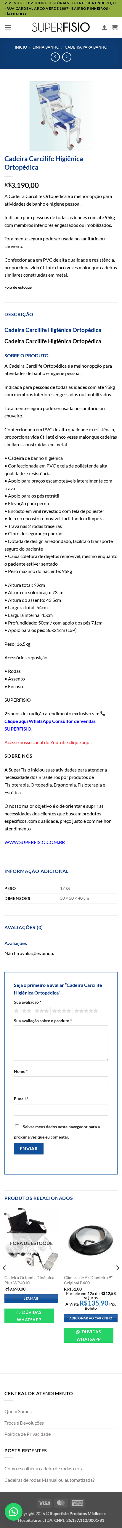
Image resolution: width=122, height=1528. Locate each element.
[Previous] (4, 1279)
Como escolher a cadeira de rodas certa (44, 1468)
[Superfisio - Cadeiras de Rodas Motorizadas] (61, 27)
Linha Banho (46, 47)
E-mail (21, 1098)
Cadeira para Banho (86, 47)
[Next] (117, 1279)
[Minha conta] (104, 27)
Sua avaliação (27, 1002)
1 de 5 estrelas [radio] (15, 1011)
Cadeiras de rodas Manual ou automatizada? (49, 1480)
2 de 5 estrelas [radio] (25, 1011)
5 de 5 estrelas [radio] (85, 1011)
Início (21, 47)
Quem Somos (18, 1411)
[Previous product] (66, 57)
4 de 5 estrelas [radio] (60, 1011)
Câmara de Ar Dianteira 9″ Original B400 (88, 1280)
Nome (21, 1071)
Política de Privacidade (27, 1434)
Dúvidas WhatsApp (29, 1316)
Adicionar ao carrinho (91, 1318)
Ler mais (31, 1298)
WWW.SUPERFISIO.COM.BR (34, 842)
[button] (8, 27)
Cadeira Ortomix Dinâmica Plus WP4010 (29, 1280)
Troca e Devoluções (24, 1422)
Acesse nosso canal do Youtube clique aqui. (48, 742)
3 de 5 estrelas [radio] (41, 1011)
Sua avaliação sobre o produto (43, 1020)
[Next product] (55, 57)
